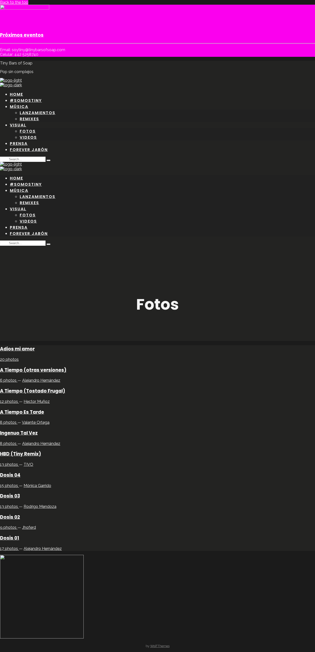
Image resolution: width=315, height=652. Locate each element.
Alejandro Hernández (41, 380)
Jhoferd (29, 527)
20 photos (9, 359)
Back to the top (14, 2)
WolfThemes (160, 646)
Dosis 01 (9, 538)
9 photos (8, 527)
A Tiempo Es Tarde (22, 412)
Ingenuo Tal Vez (19, 433)
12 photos (9, 401)
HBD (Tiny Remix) (20, 454)
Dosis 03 (10, 496)
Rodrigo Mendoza (40, 506)
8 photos (8, 422)
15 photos (9, 485)
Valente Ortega (35, 422)
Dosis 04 (10, 475)
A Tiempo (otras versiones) (33, 370)
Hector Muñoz (37, 401)
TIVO (28, 464)
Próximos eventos (22, 35)
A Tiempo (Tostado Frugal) (32, 391)
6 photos (8, 380)
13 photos (9, 464)
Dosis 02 (10, 517)
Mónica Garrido (37, 485)
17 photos (9, 548)
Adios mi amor (17, 349)
